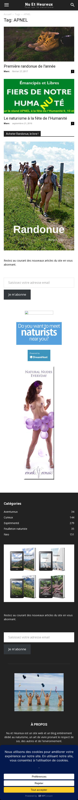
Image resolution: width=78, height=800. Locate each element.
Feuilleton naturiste (15, 528)
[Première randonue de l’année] (39, 44)
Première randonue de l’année (29, 66)
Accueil (7, 14)
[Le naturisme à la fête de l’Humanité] (39, 96)
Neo (6, 534)
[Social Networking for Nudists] (39, 344)
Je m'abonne (17, 294)
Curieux (8, 517)
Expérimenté (11, 523)
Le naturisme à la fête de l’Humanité (35, 118)
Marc (6, 71)
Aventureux (11, 511)
